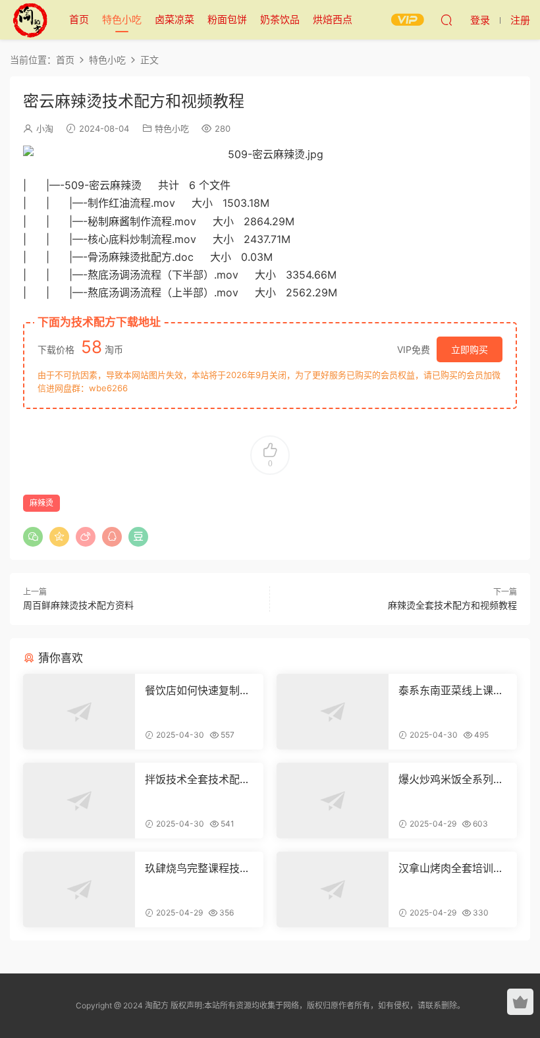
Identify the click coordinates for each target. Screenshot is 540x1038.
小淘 (44, 128)
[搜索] (446, 20)
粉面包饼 (227, 19)
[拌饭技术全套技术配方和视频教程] (79, 800)
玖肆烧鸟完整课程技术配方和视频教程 (197, 868)
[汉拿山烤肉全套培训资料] (333, 889)
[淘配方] (29, 20)
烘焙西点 (332, 19)
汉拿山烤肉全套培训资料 (451, 868)
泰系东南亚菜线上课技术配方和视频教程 (451, 690)
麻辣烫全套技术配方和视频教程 (452, 605)
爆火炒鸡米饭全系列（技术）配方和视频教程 (451, 779)
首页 (79, 19)
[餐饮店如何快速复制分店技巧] (79, 712)
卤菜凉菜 (174, 19)
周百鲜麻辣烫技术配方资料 (78, 605)
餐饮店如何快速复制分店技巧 (197, 690)
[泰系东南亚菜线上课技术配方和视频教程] (333, 712)
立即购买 (469, 349)
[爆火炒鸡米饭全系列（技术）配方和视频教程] (333, 800)
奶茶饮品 (280, 19)
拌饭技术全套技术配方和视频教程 (197, 779)
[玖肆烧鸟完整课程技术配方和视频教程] (79, 889)
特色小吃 (122, 19)
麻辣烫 (41, 503)
